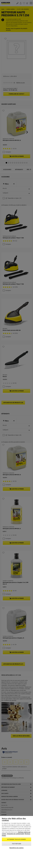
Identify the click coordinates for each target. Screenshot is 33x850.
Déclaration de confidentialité (15, 834)
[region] (16, 833)
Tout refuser (16, 844)
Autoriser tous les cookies (16, 839)
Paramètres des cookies (16, 848)
